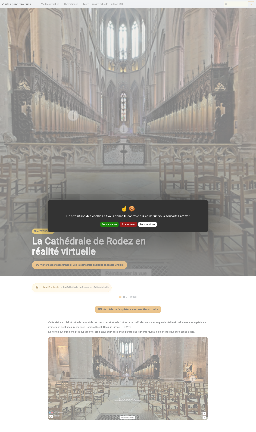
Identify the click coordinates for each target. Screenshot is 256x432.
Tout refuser (128, 224)
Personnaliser (147, 224)
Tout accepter (109, 224)
